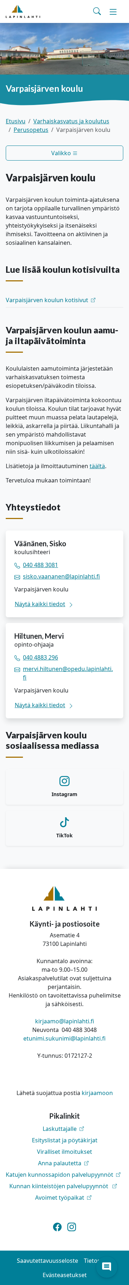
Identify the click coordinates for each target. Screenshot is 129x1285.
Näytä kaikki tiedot (40, 604)
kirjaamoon (97, 1093)
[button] (107, 1267)
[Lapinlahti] (23, 11)
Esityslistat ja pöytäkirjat (64, 1140)
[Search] (97, 11)
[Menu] (113, 11)
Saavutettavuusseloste (47, 1261)
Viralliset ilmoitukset (64, 1152)
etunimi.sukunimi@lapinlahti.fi (64, 1038)
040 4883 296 (40, 657)
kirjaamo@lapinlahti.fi (64, 1021)
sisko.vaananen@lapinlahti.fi (61, 576)
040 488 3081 (40, 565)
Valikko (61, 153)
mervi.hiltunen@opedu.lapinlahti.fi (68, 673)
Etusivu (15, 121)
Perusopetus (31, 130)
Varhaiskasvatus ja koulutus (71, 121)
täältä (97, 466)
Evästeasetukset (65, 1275)
